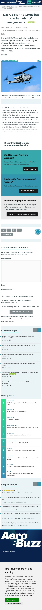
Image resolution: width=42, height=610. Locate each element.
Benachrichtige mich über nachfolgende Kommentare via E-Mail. (16, 301)
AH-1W (3, 28)
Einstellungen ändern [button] (14, 603)
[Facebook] (9, 230)
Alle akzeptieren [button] (11, 600)
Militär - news (13, 6)
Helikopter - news (9, 61)
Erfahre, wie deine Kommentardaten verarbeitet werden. (17, 320)
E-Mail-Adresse (7, 289)
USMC (2, 33)
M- (8, 349)
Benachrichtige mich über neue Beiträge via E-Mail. (21, 307)
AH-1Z (7, 28)
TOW (26, 30)
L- (7, 340)
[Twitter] (3, 230)
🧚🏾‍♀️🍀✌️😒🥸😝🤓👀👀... (10, 490)
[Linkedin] (19, 230)
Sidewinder (20, 30)
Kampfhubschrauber (8, 30)
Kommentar (6, 259)
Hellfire (24, 28)
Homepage (5, 6)
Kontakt (12, 551)
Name (4, 285)
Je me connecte (30, 169)
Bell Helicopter (15, 28)
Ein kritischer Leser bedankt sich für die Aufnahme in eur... (20, 507)
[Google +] (14, 230)
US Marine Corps (34, 30)
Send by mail (7, 234)
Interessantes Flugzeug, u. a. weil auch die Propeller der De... (21, 523)
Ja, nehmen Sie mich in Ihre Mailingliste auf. (18, 296)
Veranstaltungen (11, 2)
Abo (29, 2)
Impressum (5, 551)
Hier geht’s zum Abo (28, 191)
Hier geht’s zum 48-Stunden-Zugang (22, 214)
